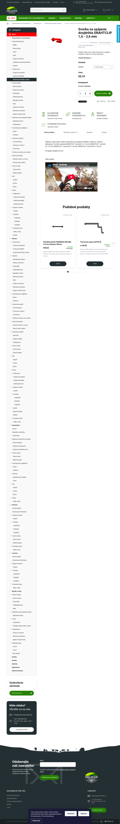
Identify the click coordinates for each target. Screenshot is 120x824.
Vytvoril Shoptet (94, 821)
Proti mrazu (16, 148)
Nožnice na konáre (18, 90)
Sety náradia (16, 653)
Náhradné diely (16, 643)
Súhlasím (84, 814)
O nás (62, 2)
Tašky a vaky (17, 231)
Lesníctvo (15, 553)
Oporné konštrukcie (18, 41)
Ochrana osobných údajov (42, 2)
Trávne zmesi (16, 169)
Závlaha (15, 235)
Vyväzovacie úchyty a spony (21, 79)
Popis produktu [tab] (49, 132)
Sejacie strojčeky (17, 411)
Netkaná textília (17, 339)
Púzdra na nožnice (18, 283)
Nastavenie (36, 821)
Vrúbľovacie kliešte (18, 200)
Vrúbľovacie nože (18, 204)
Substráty (16, 335)
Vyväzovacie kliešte (18, 76)
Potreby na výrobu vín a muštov (21, 152)
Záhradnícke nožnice (19, 259)
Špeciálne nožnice (18, 100)
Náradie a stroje (16, 591)
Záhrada (14, 238)
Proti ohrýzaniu (17, 141)
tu (52, 816)
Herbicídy (17, 221)
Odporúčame (16, 667)
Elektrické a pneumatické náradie (21, 117)
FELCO (15, 646)
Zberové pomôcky (17, 155)
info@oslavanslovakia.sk (23, 715)
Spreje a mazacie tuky (19, 114)
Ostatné (15, 65)
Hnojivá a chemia (17, 515)
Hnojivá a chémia (18, 207)
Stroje (14, 619)
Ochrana (14, 473)
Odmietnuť (70, 814)
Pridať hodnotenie (16, 693)
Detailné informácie (84, 58)
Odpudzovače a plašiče (19, 477)
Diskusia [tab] (89, 132)
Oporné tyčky (17, 48)
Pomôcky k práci (17, 228)
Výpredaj (14, 664)
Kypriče (15, 408)
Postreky (15, 214)
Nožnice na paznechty (19, 446)
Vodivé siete (15, 435)
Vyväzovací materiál (19, 72)
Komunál (14, 505)
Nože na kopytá (17, 442)
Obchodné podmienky (13, 2)
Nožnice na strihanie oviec (20, 449)
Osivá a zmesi (16, 166)
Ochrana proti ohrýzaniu (19, 511)
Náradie (14, 256)
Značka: (81, 47)
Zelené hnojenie (17, 173)
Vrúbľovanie (16, 193)
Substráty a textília (17, 332)
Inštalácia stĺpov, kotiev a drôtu (22, 626)
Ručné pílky (16, 93)
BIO (13, 176)
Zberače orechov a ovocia (20, 159)
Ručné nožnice (17, 86)
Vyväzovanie (16, 69)
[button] (68, 272)
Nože (14, 103)
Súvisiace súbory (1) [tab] (70, 132)
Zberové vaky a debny (19, 162)
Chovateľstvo (16, 425)
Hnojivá (15, 180)
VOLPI (15, 650)
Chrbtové (15, 135)
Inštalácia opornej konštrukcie (21, 62)
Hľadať (64, 10)
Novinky (14, 660)
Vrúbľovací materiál (19, 197)
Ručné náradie (16, 83)
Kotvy (14, 52)
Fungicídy (17, 225)
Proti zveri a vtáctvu (18, 145)
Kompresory (16, 622)
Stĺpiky (15, 45)
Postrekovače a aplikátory (19, 128)
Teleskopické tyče (18, 97)
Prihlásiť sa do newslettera (49, 777)
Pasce (14, 480)
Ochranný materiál (17, 138)
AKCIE (14, 34)
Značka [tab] (104, 132)
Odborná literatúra (17, 670)
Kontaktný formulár (21, 729)
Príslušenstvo (17, 124)
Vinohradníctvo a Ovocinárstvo (21, 38)
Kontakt (55, 2)
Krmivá (15, 183)
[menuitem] (11, 18)
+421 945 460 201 (23, 721)
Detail (58, 263)
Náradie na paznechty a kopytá (21, 439)
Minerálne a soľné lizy (18, 432)
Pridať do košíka (101, 93)
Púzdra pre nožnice (18, 107)
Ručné (14, 131)
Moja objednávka (27, 2)
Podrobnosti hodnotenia (105, 42)
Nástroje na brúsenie (19, 110)
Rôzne (14, 186)
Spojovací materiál (18, 58)
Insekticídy (17, 218)
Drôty (14, 55)
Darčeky (14, 657)
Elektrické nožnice (18, 121)
